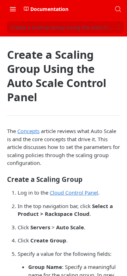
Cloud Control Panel (74, 192)
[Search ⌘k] (117, 9)
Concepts (28, 130)
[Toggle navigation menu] (12, 9)
